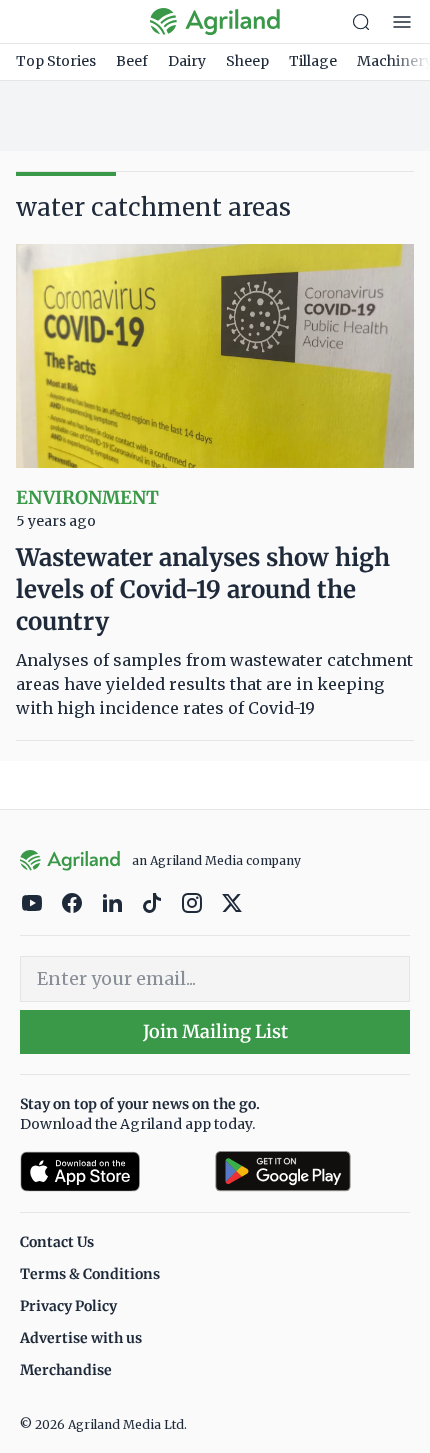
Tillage (313, 61)
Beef (132, 61)
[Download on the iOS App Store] (109, 1171)
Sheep (247, 61)
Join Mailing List (215, 1031)
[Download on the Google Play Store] (312, 1171)
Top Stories (56, 61)
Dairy (187, 61)
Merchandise (66, 1370)
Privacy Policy (68, 1306)
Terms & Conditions (90, 1274)
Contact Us (57, 1242)
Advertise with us (81, 1338)
